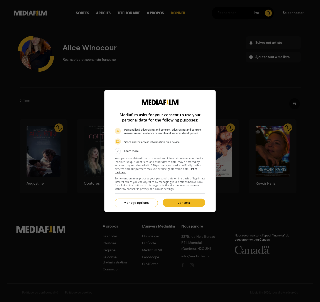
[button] (160, 151)
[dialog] (160, 151)
